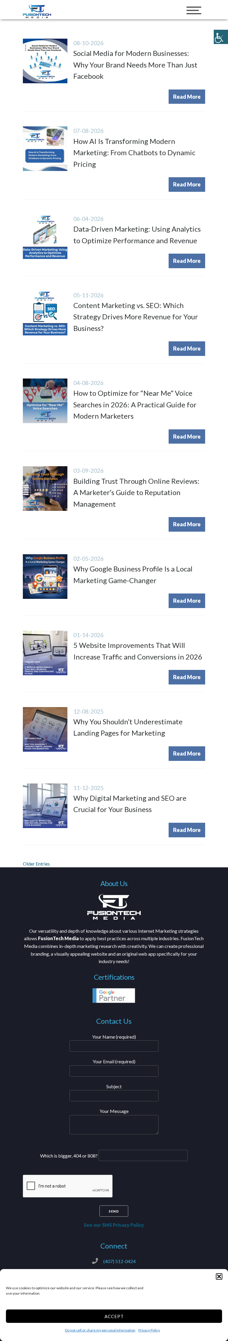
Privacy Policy (149, 1330)
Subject (114, 1086)
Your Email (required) (114, 1061)
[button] (219, 1276)
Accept (114, 1316)
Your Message (114, 1111)
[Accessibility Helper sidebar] (221, 37)
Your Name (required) (114, 1036)
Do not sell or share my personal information (100, 1330)
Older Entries (36, 863)
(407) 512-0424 (119, 1261)
